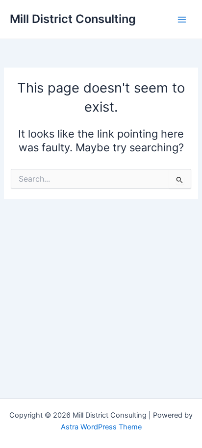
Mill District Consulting (73, 19)
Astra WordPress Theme (101, 427)
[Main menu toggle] (182, 19)
